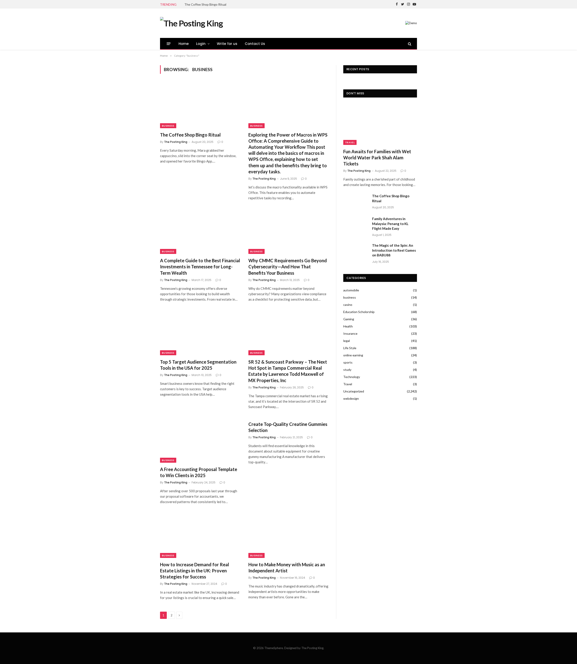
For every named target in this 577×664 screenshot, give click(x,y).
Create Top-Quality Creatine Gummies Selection (287, 427)
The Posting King (175, 142)
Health (348, 326)
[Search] (409, 44)
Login (201, 43)
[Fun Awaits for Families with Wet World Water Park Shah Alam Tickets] (380, 124)
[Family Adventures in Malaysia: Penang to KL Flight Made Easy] (355, 224)
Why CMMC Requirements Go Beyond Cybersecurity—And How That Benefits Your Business (287, 266)
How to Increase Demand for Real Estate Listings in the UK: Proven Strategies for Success (194, 570)
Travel (350, 142)
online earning (353, 355)
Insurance (350, 333)
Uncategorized (353, 391)
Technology (351, 377)
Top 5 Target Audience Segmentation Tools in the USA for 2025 (198, 365)
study (347, 369)
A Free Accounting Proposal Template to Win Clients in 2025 (198, 472)
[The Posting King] (191, 23)
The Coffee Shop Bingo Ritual (205, 4)
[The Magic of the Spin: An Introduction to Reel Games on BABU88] (355, 251)
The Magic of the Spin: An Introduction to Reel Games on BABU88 (394, 250)
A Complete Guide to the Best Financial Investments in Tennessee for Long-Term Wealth (200, 266)
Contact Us (255, 43)
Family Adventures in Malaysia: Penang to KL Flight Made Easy (390, 223)
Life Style (349, 348)
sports (348, 362)
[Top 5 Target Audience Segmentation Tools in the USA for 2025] (200, 332)
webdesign (351, 398)
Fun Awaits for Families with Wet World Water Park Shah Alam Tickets (377, 157)
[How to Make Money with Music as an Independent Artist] (288, 535)
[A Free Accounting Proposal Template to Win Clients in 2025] (200, 440)
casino (347, 304)
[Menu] (169, 43)
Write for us (227, 43)
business (168, 126)
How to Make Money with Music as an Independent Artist (286, 567)
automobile (351, 290)
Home (184, 43)
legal (346, 341)
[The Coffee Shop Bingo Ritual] (200, 105)
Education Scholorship (359, 312)
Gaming (348, 319)
